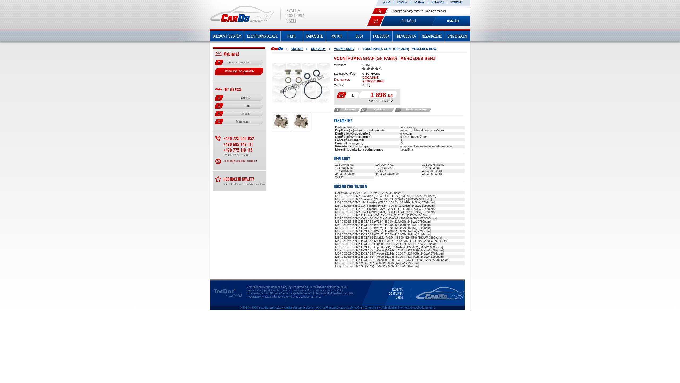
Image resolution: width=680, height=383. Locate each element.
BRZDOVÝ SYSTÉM (227, 36)
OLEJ (359, 36)
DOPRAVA (419, 2)
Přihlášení (408, 21)
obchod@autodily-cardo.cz (240, 160)
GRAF (366, 64)
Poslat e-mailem (416, 109)
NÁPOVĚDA (438, 2)
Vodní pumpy (344, 49)
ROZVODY (318, 49)
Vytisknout (380, 109)
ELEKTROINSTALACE (262, 36)
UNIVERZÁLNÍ (458, 36)
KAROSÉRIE (314, 36)
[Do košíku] (375, 21)
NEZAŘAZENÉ (432, 36)
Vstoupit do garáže (239, 71)
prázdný (453, 21)
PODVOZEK (381, 36)
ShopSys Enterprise (364, 307)
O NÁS (386, 2)
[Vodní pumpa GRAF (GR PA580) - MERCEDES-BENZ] (301, 83)
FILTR (291, 36)
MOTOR (337, 36)
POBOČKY (402, 2)
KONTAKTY (456, 2)
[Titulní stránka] (277, 48)
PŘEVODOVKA (405, 36)
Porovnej (350, 109)
